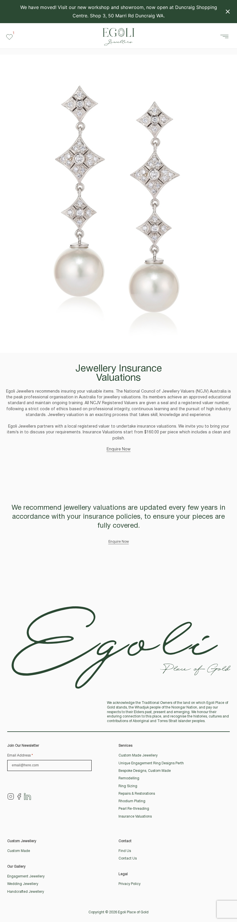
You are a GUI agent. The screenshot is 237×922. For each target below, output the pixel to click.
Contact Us (127, 858)
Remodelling (128, 778)
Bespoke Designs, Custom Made (144, 770)
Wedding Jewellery (22, 884)
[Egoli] (118, 37)
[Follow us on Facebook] (19, 796)
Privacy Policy (129, 884)
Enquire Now (119, 449)
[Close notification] (227, 11)
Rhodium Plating (131, 801)
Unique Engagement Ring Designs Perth (151, 763)
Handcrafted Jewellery (25, 891)
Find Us (124, 851)
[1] (9, 37)
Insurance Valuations (135, 816)
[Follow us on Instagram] (10, 796)
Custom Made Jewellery (138, 755)
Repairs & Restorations (136, 793)
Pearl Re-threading (133, 808)
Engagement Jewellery (26, 876)
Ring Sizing (127, 786)
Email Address (20, 755)
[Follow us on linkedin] (27, 796)
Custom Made (18, 851)
